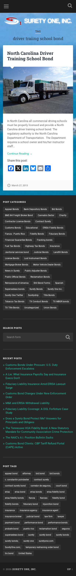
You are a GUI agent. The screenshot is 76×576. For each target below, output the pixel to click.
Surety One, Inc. (24, 569)
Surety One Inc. (55, 289)
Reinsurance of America (17, 283)
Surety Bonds (36, 289)
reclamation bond (48, 528)
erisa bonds (36, 492)
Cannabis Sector (46, 215)
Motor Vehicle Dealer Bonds (47, 264)
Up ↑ (70, 569)
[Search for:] (38, 337)
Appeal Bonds (12, 209)
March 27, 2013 (20, 185)
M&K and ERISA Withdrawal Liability (27, 403)
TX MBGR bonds (61, 301)
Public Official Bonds (15, 277)
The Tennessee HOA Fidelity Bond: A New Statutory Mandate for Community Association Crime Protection (39, 429)
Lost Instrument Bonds (35, 258)
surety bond (45, 535)
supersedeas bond (14, 535)
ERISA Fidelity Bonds (53, 227)
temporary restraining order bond (42, 547)
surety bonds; (11, 541)
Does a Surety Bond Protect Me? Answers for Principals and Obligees (33, 420)
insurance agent (50, 510)
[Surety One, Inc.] (38, 21)
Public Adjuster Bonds (36, 270)
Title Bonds (49, 295)
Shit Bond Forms (42, 283)
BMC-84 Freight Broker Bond (19, 215)
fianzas (43, 498)
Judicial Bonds (41, 252)
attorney (27, 473)
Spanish (59, 283)
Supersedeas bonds (15, 289)
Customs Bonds (13, 227)
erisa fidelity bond (56, 492)
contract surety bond (15, 485)
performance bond (34, 522)
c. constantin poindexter (17, 479)
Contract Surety (43, 221)
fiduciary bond (30, 504)
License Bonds (12, 258)
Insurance (55, 246)
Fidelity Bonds (37, 234)
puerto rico (28, 528)
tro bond (9, 553)
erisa (7, 492)
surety (31, 535)
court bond (61, 485)
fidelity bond (58, 498)
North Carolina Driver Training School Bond (30, 56)
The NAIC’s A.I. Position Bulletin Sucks (29, 437)
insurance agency (28, 510)
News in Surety (12, 270)
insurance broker (13, 516)
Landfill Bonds (60, 252)
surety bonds (62, 535)
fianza (32, 498)
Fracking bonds (44, 240)
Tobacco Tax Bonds (14, 301)
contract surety (41, 479)
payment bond (12, 522)
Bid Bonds (57, 209)
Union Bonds (50, 307)
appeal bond (11, 473)
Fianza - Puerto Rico (15, 234)
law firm (48, 516)
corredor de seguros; (41, 485)
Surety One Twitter (14, 295)
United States (25, 553)
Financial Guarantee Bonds (18, 240)
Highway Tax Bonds (35, 246)
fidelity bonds (11, 504)
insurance (10, 510)
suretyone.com (46, 541)
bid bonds (55, 473)
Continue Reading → (19, 153)
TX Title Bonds (12, 307)
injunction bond (50, 504)
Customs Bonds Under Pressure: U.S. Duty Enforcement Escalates (32, 366)
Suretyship (33, 295)
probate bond (11, 528)
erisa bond (20, 492)
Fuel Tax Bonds (12, 246)
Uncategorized (31, 307)
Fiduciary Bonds (57, 234)
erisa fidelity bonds (14, 498)
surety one (28, 541)
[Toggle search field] (70, 5)
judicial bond (33, 516)
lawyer (61, 516)
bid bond (40, 473)
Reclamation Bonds (40, 277)
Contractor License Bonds (17, 221)
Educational (32, 227)
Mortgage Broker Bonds (16, 264)
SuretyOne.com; (13, 547)
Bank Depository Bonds (35, 209)
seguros (66, 528)
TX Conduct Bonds (38, 301)
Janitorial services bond (17, 252)
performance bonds (58, 522)
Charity (62, 215)
